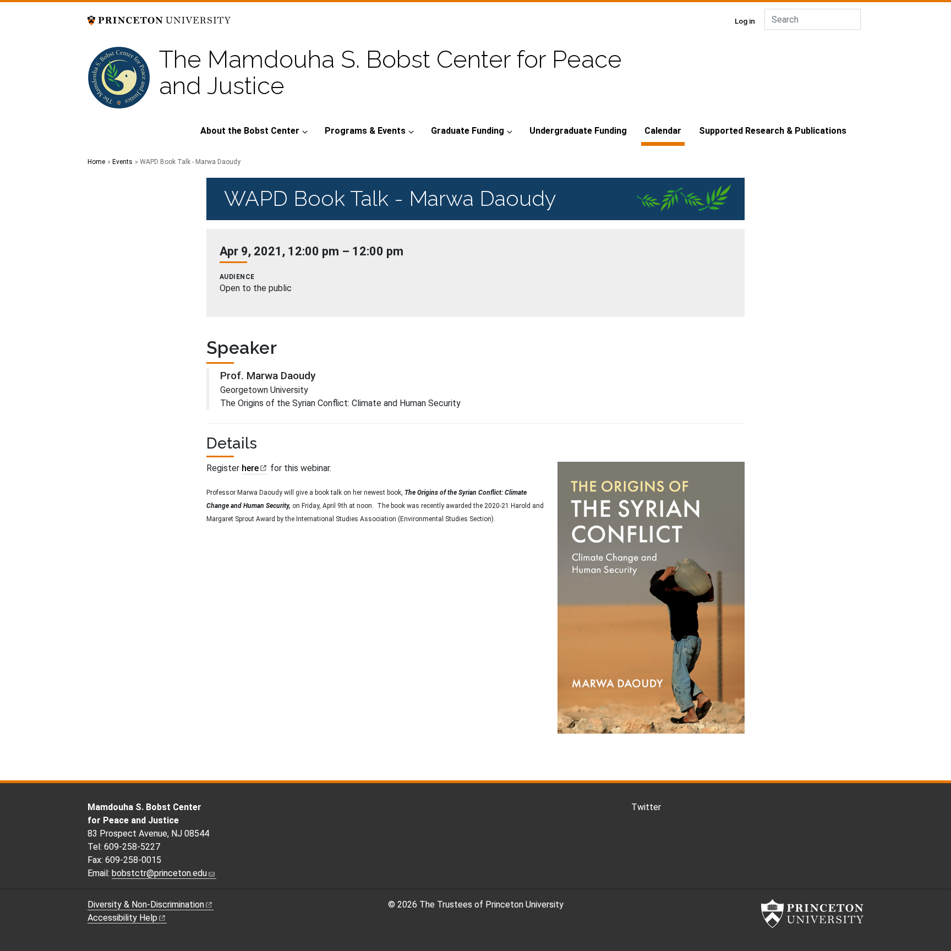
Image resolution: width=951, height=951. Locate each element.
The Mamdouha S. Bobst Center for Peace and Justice (390, 72)
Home (96, 162)
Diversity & (146, 904)
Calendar (664, 130)
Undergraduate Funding (578, 130)
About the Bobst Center (249, 130)
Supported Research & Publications (772, 130)
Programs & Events (365, 130)
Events (122, 162)
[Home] (123, 82)
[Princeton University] (159, 19)
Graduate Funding (467, 130)
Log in (745, 21)
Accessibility (122, 917)
